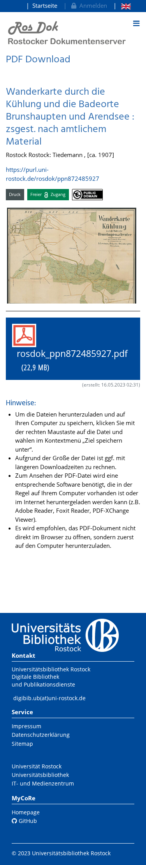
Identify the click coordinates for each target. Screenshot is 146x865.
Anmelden (91, 5)
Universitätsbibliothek (40, 774)
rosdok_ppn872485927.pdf (70, 360)
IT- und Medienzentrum (43, 783)
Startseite (44, 5)
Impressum (26, 726)
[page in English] (122, 5)
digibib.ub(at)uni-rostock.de (49, 698)
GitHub (27, 820)
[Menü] (136, 23)
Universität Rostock (37, 766)
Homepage (26, 812)
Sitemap (22, 743)
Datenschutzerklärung (41, 734)
